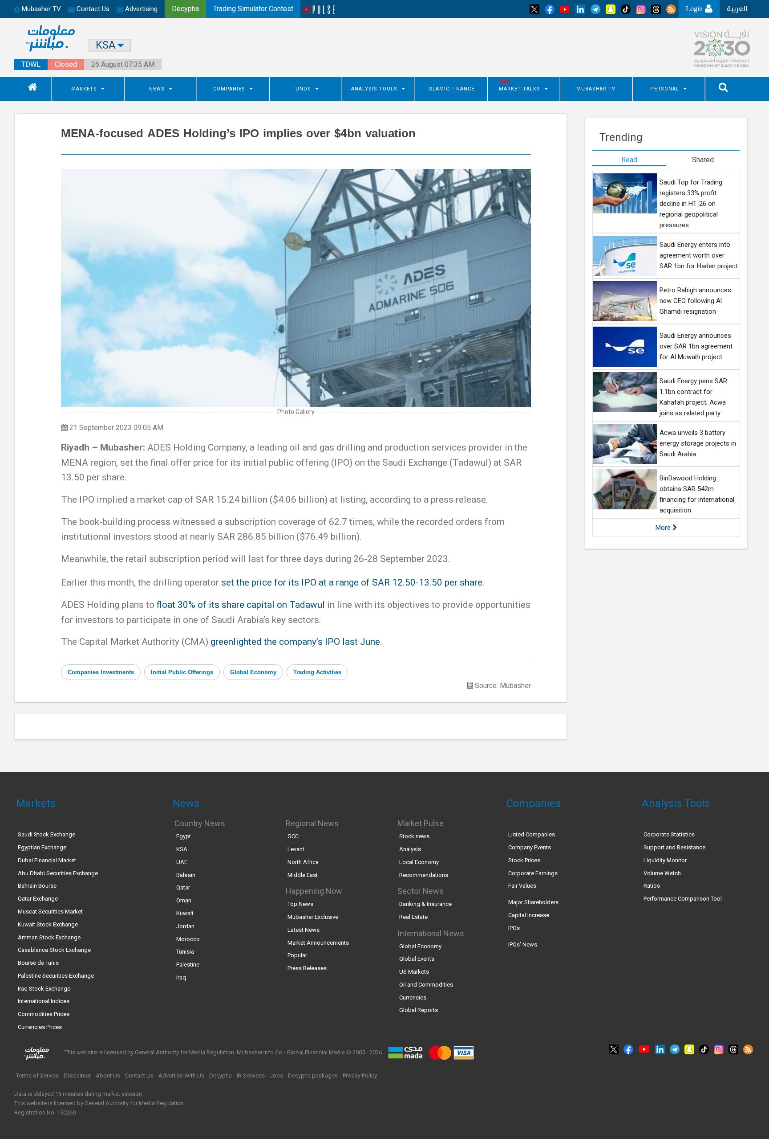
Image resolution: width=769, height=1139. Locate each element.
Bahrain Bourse (37, 885)
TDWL (30, 64)
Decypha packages (313, 1075)
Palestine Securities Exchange (56, 975)
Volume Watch (662, 873)
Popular (297, 955)
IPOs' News (522, 944)
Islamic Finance (450, 89)
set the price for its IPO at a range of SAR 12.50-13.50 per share (351, 582)
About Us (108, 1075)
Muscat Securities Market (50, 911)
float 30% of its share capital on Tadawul (241, 604)
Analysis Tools (374, 89)
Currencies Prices (40, 1027)
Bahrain (185, 875)
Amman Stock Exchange (49, 937)
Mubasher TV (595, 89)
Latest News (303, 929)
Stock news (414, 836)
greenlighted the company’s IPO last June (295, 641)
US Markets (414, 971)
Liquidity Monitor (665, 860)
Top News (300, 904)
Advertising (140, 9)
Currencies (412, 997)
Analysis (410, 849)
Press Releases (307, 968)
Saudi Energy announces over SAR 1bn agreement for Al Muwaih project (696, 346)
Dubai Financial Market (47, 860)
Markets (84, 89)
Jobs (276, 1075)
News (157, 89)
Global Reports (418, 1010)
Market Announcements (318, 942)
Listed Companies (531, 834)
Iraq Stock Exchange (44, 988)
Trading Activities (317, 672)
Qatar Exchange (38, 898)
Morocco (188, 939)
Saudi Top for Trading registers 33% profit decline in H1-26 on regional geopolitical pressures (691, 203)
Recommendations (423, 875)
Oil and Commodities (426, 984)
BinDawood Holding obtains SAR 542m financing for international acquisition (697, 494)
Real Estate (413, 917)
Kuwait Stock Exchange (48, 924)
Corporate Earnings (533, 873)
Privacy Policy (360, 1075)
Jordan (185, 926)
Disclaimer (77, 1075)
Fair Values (522, 885)
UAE (181, 862)
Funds (301, 89)
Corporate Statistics (669, 834)
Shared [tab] (703, 160)
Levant (295, 849)
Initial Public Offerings (182, 672)
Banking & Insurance (425, 904)
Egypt (183, 836)
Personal (664, 89)
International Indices (43, 1001)
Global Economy (253, 672)
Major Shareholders (533, 902)
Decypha (220, 1075)
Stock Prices (524, 860)
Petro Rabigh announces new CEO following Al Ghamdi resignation (695, 300)
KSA (181, 849)
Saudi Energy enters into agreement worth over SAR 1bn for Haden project (699, 255)
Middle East (302, 875)
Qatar (183, 887)
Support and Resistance (674, 847)
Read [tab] (629, 160)
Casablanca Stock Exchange (54, 949)
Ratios (652, 885)
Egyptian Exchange (42, 847)
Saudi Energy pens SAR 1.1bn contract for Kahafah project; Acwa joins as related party (693, 397)
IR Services (251, 1075)
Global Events (416, 958)
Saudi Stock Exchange (46, 834)
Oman (183, 900)
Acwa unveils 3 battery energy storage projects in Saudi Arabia (698, 443)
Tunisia (185, 951)
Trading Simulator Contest (253, 8)
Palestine (187, 964)
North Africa (303, 862)
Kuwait (185, 913)
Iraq (181, 977)
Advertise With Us (181, 1075)
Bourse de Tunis (38, 962)
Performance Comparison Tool (683, 898)
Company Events (529, 847)
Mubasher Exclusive (312, 917)
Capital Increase (528, 915)
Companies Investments (101, 672)
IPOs (514, 928)
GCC (293, 836)
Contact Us (92, 9)
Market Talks (519, 89)
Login (695, 9)
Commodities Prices (43, 1014)
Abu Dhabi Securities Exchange (58, 873)
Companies (229, 89)
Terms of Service (37, 1075)
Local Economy (419, 862)
